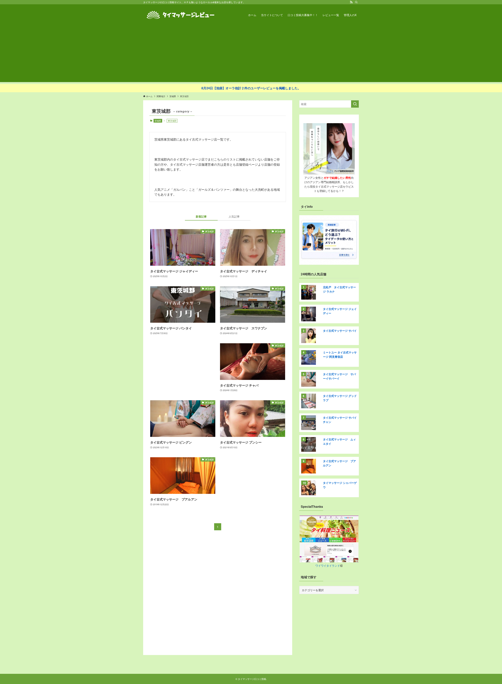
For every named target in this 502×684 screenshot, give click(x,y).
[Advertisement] (251, 54)
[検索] (356, 2)
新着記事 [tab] (201, 216)
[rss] (351, 2)
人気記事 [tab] (234, 216)
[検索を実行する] (355, 104)
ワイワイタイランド (327, 565)
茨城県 (158, 120)
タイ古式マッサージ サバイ (340, 331)
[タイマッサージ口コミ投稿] (180, 14)
